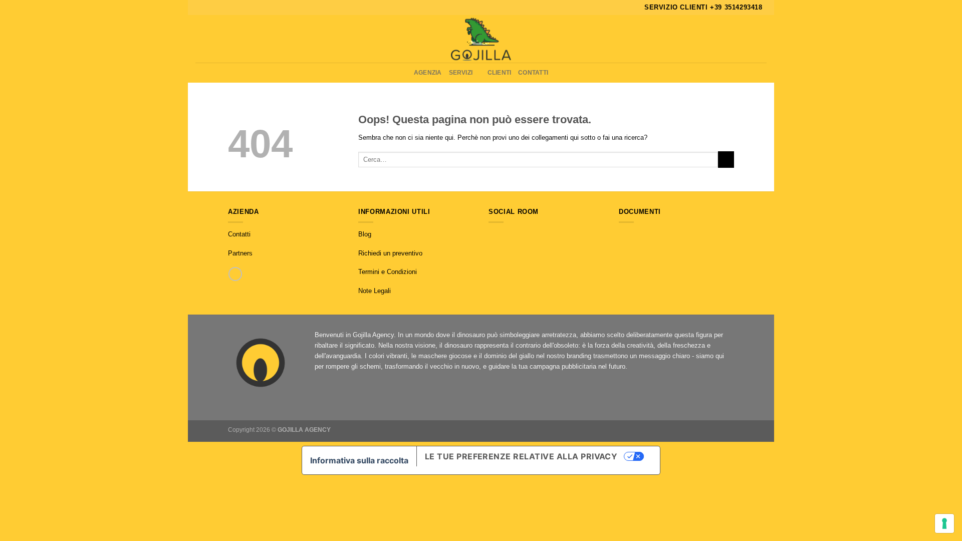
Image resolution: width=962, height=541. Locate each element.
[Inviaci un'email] (513, 234)
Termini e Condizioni (387, 272)
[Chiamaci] (235, 274)
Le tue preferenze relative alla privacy (521, 456)
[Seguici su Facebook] (493, 234)
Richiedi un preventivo (390, 253)
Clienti (500, 72)
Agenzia (428, 72)
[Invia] (726, 159)
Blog (364, 234)
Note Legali (374, 291)
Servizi (461, 72)
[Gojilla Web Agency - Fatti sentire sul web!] (481, 39)
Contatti (533, 72)
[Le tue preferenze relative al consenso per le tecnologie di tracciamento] (944, 523)
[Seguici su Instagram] (503, 234)
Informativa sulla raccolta (359, 460)
